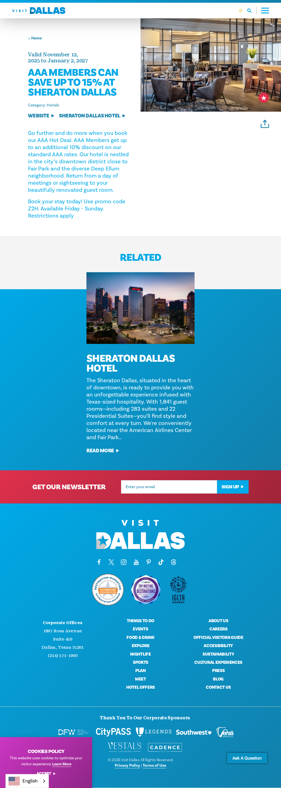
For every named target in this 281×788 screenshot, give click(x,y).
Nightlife (140, 654)
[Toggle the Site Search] (252, 10)
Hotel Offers (140, 687)
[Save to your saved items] (263, 97)
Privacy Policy (127, 765)
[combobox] (27, 781)
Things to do (140, 621)
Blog (218, 679)
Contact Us (218, 687)
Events (140, 629)
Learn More (61, 764)
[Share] (265, 123)
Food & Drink (140, 637)
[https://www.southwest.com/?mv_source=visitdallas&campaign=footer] (194, 732)
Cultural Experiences (218, 662)
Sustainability (218, 654)
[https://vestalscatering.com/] (125, 747)
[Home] (38, 10)
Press (218, 670)
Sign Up (230, 487)
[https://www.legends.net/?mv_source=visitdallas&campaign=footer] (154, 732)
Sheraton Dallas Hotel (89, 116)
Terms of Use (154, 765)
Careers (218, 629)
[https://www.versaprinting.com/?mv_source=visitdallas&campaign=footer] (225, 732)
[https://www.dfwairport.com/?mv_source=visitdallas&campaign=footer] (73, 732)
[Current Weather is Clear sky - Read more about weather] (240, 10)
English (30, 781)
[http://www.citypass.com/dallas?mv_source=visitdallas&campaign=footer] (113, 732)
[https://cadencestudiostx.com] (165, 747)
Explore (141, 645)
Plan (140, 670)
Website (38, 116)
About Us (218, 621)
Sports (140, 662)
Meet (140, 679)
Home (36, 38)
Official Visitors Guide (218, 637)
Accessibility (218, 645)
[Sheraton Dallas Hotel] (140, 308)
